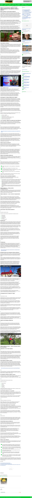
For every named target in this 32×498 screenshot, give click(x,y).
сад (29, 17)
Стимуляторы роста (24, 4)
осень (28, 15)
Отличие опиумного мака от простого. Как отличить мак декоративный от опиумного (27, 41)
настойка (23, 15)
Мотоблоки (19, 4)
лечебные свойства (24, 13)
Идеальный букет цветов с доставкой (26, 88)
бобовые (29, 9)
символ (30, 17)
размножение (24, 17)
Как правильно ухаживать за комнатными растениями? (26, 82)
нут (25, 15)
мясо (27, 14)
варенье (23, 10)
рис (27, 17)
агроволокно (23, 9)
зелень (28, 11)
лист (23, 14)
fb (31, 497)
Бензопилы (6, 4)
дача (24, 11)
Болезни (10, 4)
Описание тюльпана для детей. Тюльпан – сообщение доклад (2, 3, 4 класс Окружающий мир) (3, 482)
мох (26, 14)
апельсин (25, 9)
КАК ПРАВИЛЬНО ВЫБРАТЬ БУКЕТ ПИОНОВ (27, 73)
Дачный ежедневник (24, 69)
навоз (29, 14)
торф (25, 18)
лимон (28, 13)
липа (29, 13)
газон (30, 10)
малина (25, 14)
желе (26, 11)
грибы (23, 11)
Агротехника (1, 4)
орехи (26, 15)
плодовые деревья (23, 16)
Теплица (29, 4)
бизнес (27, 9)
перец (30, 15)
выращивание (26, 10)
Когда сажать (14, 4)
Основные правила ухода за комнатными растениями (26, 79)
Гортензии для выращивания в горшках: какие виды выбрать (26, 76)
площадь (26, 16)
